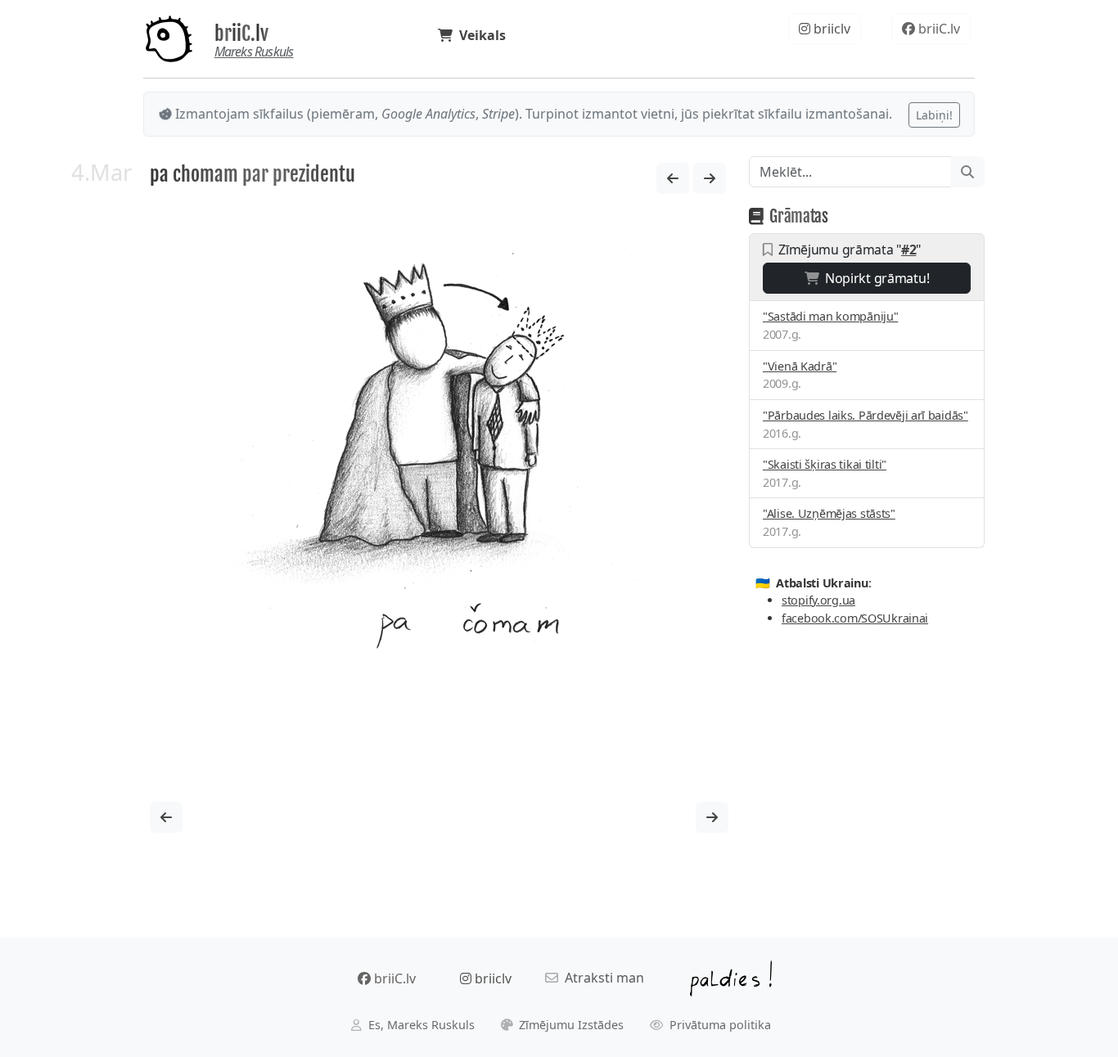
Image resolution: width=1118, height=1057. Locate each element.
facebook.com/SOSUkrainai (855, 618)
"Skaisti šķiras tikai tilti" (824, 464)
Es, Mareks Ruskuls (420, 1024)
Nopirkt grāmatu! (873, 278)
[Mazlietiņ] (672, 178)
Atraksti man (601, 978)
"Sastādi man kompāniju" (830, 316)
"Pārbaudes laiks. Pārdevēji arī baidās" (865, 415)
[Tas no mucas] (709, 178)
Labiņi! (934, 115)
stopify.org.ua (818, 600)
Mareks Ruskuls (254, 52)
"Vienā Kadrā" (799, 366)
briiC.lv (241, 33)
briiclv (830, 29)
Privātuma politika (718, 1024)
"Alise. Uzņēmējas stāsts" (829, 513)
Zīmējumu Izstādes (570, 1024)
